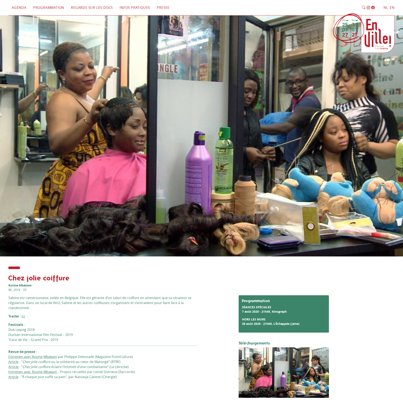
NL (385, 7)
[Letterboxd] (377, 7)
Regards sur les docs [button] (92, 7)
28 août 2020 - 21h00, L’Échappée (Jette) (271, 324)
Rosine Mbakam (20, 285)
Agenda (19, 7)
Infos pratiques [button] (135, 7)
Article (13, 361)
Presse (163, 7)
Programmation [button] (48, 7)
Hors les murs (254, 319)
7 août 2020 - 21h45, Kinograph (264, 312)
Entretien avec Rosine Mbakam (32, 356)
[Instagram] (368, 7)
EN (392, 7)
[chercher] (364, 7)
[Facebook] (373, 7)
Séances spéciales (256, 307)
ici (23, 316)
